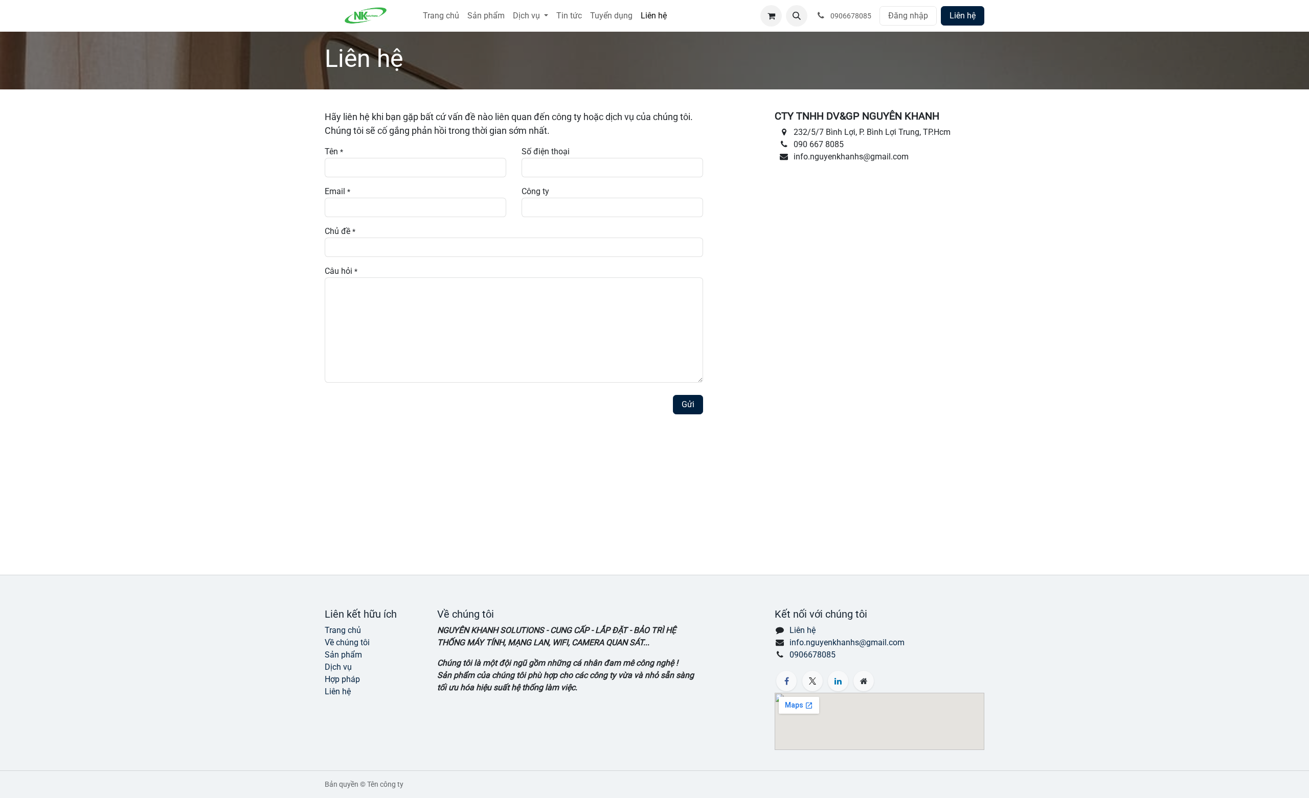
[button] (796, 16)
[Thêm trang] (863, 681)
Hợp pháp (342, 679)
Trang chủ (343, 630)
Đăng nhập (908, 15)
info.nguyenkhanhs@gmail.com (847, 642)
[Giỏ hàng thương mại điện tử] (771, 16)
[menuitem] (441, 16)
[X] (812, 681)
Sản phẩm (343, 655)
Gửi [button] (688, 404)
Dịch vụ (338, 667)
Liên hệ (963, 15)
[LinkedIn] (838, 681)
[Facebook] (786, 681)
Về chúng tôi (347, 642)
